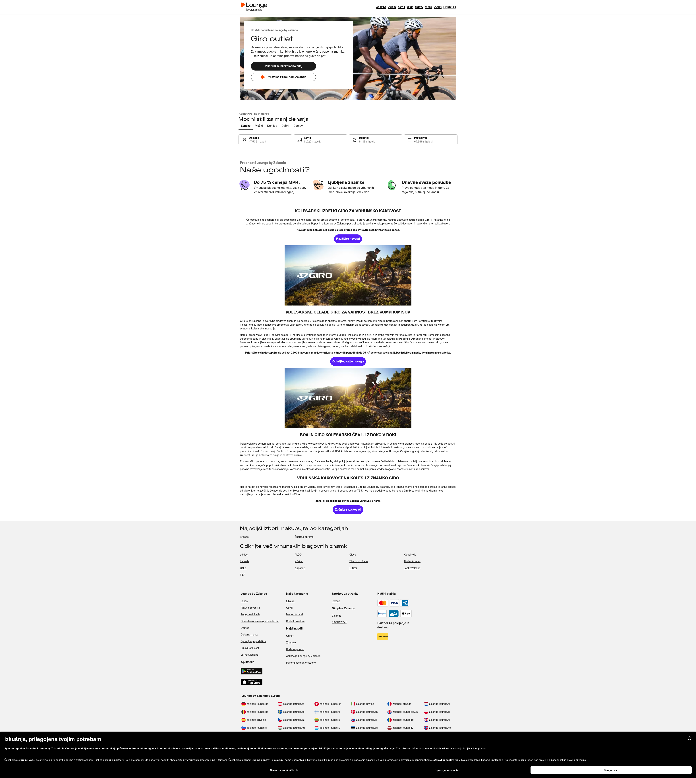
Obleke (290, 601)
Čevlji (289, 607)
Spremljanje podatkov (253, 641)
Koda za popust (295, 649)
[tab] (246, 126)
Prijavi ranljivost (250, 648)
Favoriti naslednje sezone (301, 662)
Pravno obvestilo (250, 607)
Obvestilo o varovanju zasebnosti (260, 621)
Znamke (291, 642)
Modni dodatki (294, 614)
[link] (449, 7)
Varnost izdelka (249, 654)
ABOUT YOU (339, 622)
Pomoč (336, 601)
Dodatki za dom (295, 621)
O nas (244, 601)
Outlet (289, 635)
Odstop (245, 628)
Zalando (336, 615)
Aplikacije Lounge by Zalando (303, 656)
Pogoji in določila (250, 614)
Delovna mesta (249, 634)
